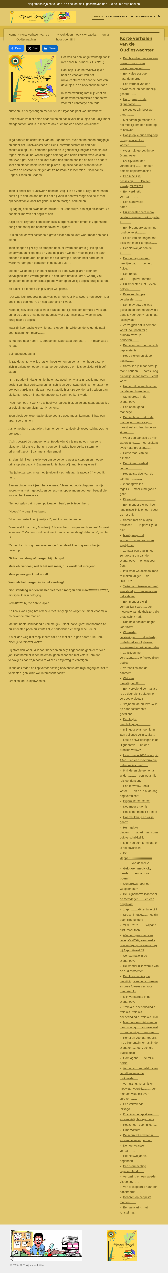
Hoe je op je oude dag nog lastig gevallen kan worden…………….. (139, 140)
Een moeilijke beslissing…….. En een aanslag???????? (135, 181)
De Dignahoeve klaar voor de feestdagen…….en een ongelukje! (138, 899)
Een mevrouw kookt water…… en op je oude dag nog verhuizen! (138, 791)
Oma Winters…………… (139, 1130)
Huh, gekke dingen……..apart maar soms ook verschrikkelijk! (139, 832)
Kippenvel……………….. (139, 499)
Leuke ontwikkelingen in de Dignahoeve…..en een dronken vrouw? (139, 745)
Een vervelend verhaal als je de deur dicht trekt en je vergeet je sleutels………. (138, 693)
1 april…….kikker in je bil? (140, 909)
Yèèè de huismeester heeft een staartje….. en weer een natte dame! (139, 591)
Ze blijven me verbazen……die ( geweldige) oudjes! (139, 657)
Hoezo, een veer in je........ (140, 1124)
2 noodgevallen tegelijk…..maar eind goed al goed (138, 489)
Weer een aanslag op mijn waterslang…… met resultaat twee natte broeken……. (139, 442)
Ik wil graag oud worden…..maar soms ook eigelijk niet (137, 540)
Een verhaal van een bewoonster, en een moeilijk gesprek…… (138, 89)
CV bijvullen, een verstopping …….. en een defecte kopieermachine (136, 166)
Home (12, 34)
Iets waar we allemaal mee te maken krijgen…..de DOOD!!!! (139, 576)
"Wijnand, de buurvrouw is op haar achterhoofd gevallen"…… (138, 709)
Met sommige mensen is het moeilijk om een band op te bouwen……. (138, 125)
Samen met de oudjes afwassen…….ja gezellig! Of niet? (138, 525)
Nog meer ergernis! (135, 806)
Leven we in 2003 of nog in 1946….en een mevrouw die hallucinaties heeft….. (139, 760)
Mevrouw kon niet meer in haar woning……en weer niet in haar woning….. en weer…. (139, 1027)
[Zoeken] (160, 16)
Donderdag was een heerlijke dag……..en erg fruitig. (136, 263)
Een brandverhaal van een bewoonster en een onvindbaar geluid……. (139, 63)
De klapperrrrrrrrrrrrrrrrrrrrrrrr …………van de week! (136, 858)
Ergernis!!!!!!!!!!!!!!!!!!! (136, 801)
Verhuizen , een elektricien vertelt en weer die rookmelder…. (139, 1073)
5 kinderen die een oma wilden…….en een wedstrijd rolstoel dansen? (138, 775)
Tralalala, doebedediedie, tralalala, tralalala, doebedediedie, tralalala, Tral (139, 1012)
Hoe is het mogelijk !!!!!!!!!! (140, 811)
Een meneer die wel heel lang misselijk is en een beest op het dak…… (139, 509)
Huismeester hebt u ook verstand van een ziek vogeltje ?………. (139, 217)
